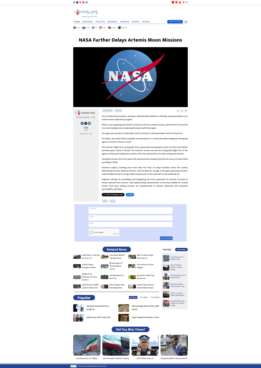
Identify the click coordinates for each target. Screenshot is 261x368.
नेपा (173, 2)
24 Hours (133, 297)
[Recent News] (176, 2)
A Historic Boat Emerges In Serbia (89, 266)
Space (112, 201)
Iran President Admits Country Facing (176, 267)
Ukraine (124, 27)
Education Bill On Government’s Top (177, 285)
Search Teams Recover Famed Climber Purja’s (145, 286)
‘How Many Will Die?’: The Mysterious (117, 257)
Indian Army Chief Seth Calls (98, 317)
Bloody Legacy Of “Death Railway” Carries (116, 266)
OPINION (124, 21)
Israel (88, 27)
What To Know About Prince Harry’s (145, 257)
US (96, 27)
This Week (144, 297)
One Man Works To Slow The (116, 277)
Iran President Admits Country (116, 358)
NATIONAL (87, 21)
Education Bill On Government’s (174, 358)
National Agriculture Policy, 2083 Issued (145, 307)
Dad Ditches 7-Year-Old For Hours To (90, 257)
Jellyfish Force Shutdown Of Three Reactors (89, 277)
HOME (77, 21)
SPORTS (136, 21)
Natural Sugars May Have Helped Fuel (116, 286)
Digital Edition (107, 110)
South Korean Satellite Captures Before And (90, 286)
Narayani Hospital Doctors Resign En (97, 307)
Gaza (78, 27)
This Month (155, 297)
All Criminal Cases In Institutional (178, 276)
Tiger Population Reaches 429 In (145, 317)
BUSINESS (112, 21)
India (104, 27)
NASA (105, 201)
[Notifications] (183, 2)
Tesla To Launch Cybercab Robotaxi (177, 294)
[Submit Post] (180, 2)
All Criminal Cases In (145, 358)
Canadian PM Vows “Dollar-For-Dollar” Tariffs (177, 303)
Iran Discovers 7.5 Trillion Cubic (177, 258)
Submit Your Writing (175, 21)
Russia (114, 27)
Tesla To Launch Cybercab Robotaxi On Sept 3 (91, 366)
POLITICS (100, 21)
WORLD (146, 21)
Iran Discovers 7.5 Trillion (86, 358)
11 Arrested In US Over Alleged (145, 266)
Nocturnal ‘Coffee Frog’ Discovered (145, 277)
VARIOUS (118, 110)
